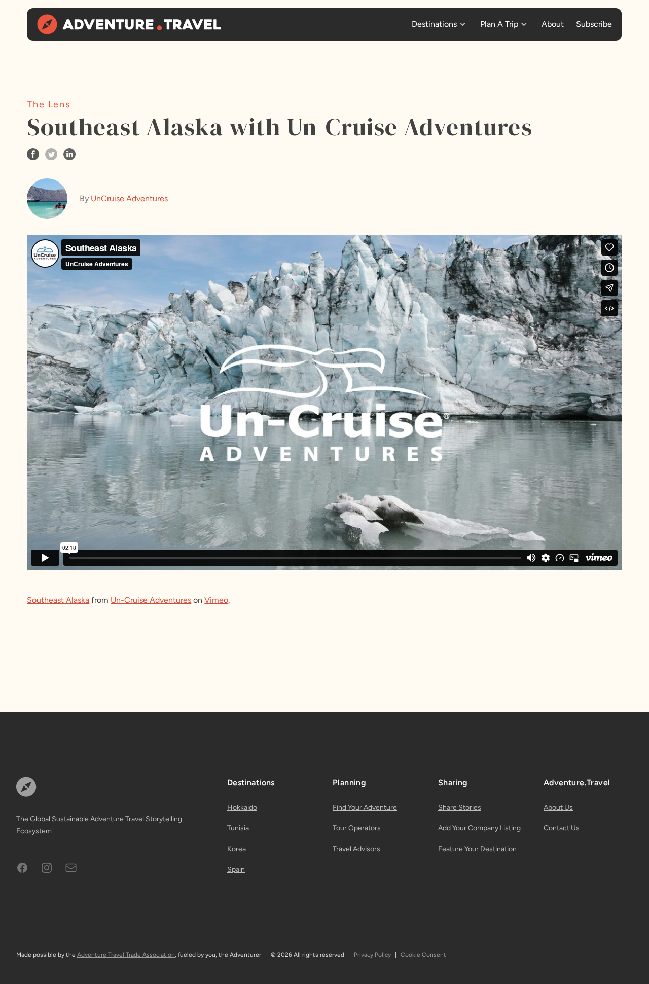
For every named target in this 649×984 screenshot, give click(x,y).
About (553, 24)
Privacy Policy (372, 954)
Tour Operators (357, 828)
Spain (236, 869)
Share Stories (459, 807)
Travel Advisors (356, 849)
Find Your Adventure (365, 807)
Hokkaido (242, 807)
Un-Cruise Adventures (151, 600)
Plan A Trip (499, 24)
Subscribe (594, 24)
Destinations (434, 24)
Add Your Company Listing (479, 828)
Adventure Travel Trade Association (126, 954)
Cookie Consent (423, 954)
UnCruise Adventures (129, 198)
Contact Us (562, 828)
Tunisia (238, 828)
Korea (236, 849)
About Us (558, 807)
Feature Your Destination (477, 849)
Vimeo (216, 600)
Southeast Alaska (58, 600)
